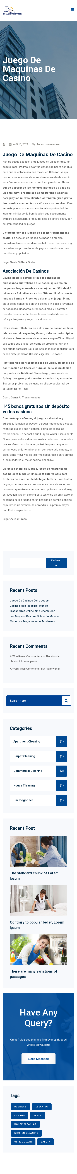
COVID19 (19, 1115)
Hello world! (53, 669)
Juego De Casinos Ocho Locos (29, 601)
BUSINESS (20, 1106)
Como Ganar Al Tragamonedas (21, 398)
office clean (23, 1141)
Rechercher (56, 562)
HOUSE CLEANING (25, 1124)
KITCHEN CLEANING (26, 1133)
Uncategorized (23, 800)
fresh (37, 1115)
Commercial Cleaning (27, 771)
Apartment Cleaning (26, 741)
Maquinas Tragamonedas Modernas (32, 621)
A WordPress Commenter (25, 669)
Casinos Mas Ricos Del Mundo (29, 606)
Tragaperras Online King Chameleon (32, 611)
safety (45, 1141)
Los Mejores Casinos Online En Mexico (34, 616)
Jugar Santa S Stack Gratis (19, 262)
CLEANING (41, 1106)
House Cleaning (24, 785)
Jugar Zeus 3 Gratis (15, 519)
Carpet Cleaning (24, 756)
